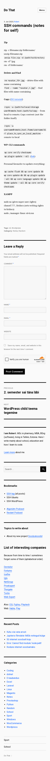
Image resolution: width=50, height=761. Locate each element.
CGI (11, 604)
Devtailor (8, 567)
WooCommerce (14, 723)
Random (22, 231)
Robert (16, 22)
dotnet (10, 674)
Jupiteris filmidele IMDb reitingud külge (26, 635)
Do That (9, 10)
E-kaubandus (13, 678)
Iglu (6, 578)
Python (10, 704)
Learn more (9, 452)
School (10, 712)
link (33, 156)
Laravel (10, 685)
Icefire (7, 574)
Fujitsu (17, 604)
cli (10, 228)
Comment (9, 264)
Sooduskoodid (35, 536)
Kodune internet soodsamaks (21, 647)
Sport (9, 715)
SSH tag (11, 493)
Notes (15, 231)
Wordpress (16, 228)
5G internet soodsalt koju (19, 639)
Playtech (25, 604)
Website (7, 331)
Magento (11, 693)
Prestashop (12, 700)
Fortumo (8, 570)
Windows (11, 719)
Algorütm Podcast (15, 509)
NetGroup (8, 582)
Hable (12, 608)
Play (18, 608)
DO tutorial (16, 99)
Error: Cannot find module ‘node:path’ (24, 643)
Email (7, 318)
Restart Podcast (14, 512)
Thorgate (8, 589)
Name (7, 305)
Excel (9, 681)
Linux (9, 689)
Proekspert (9, 585)
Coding (10, 670)
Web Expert (9, 597)
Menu (42, 10)
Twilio (7, 593)
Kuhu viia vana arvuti (16, 632)
